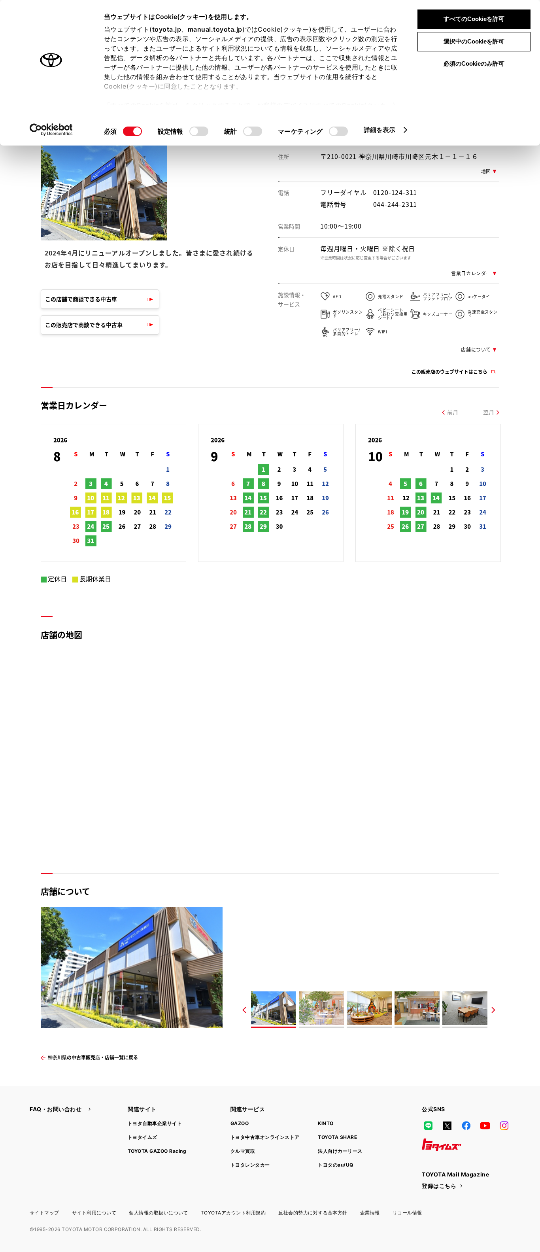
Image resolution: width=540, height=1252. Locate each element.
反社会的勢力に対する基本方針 (312, 1213)
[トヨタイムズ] (441, 1145)
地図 (486, 171)
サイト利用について (94, 1213)
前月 (452, 412)
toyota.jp (166, 29)
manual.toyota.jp (215, 29)
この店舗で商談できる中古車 (81, 299)
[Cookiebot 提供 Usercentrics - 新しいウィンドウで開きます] (51, 129)
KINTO (325, 1123)
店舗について (476, 349)
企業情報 (370, 1213)
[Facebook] (466, 1126)
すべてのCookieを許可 (474, 18)
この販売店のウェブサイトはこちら (449, 371)
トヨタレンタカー (250, 1165)
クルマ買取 (242, 1151)
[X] (447, 1126)
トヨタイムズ (142, 1137)
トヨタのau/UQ (335, 1165)
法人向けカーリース (340, 1151)
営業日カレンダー (471, 273)
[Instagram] (504, 1126)
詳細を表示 (380, 130)
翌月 (488, 412)
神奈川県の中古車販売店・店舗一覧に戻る (93, 1057)
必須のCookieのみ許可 (474, 63)
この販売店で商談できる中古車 (84, 325)
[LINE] (428, 1126)
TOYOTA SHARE (337, 1137)
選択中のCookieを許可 (474, 41)
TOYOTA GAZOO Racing (157, 1151)
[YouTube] (485, 1126)
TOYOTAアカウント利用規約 (233, 1213)
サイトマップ (44, 1213)
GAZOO (239, 1123)
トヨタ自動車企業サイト (155, 1123)
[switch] (198, 131)
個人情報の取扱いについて (158, 1213)
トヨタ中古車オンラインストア (265, 1137)
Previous (244, 1010)
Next (493, 1010)
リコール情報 (407, 1213)
